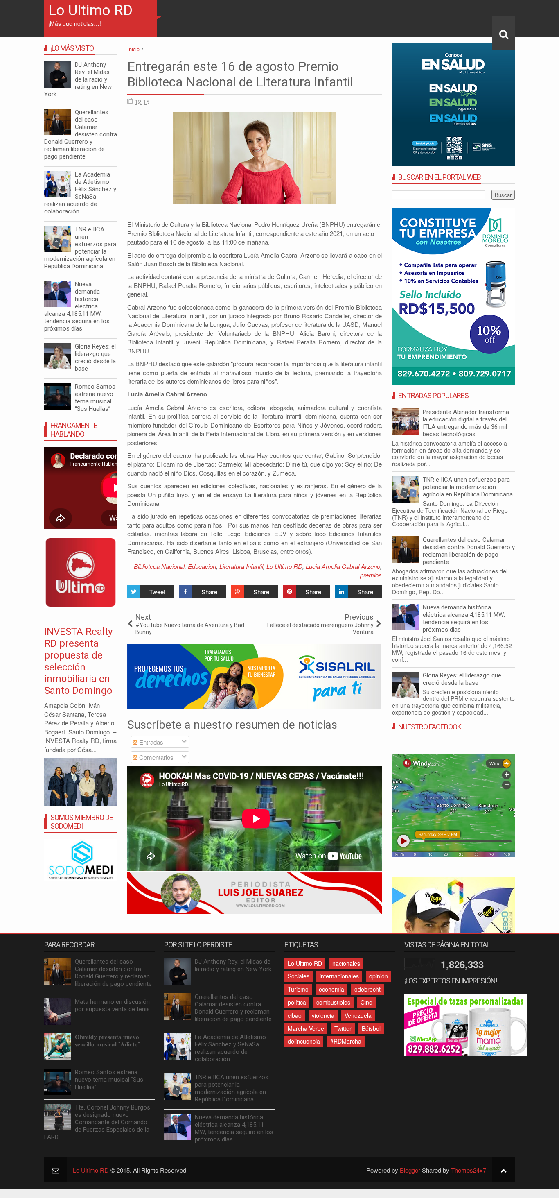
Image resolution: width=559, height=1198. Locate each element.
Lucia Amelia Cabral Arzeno (343, 566)
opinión (378, 976)
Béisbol (371, 1028)
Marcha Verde (306, 1028)
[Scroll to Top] (503, 1169)
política (297, 1002)
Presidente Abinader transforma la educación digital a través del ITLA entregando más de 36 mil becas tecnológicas (466, 423)
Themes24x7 (468, 1170)
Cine (366, 1002)
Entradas (150, 742)
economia (331, 989)
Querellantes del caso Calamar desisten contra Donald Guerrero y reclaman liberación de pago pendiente (469, 551)
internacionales (339, 976)
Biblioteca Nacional (159, 566)
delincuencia (304, 1041)
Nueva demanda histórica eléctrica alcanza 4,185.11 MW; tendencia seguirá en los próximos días (464, 618)
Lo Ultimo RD (90, 10)
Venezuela (358, 1015)
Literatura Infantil (241, 566)
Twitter (343, 1028)
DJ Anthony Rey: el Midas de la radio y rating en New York (78, 79)
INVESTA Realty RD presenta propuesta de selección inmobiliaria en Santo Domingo (78, 661)
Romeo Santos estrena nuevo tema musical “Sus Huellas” (95, 397)
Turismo (298, 989)
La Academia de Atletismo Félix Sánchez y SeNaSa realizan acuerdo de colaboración (80, 193)
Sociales (298, 976)
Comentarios (155, 757)
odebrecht (367, 989)
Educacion (202, 566)
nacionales (346, 963)
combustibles (333, 1002)
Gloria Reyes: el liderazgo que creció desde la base (462, 679)
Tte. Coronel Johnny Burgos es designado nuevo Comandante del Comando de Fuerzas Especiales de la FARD (97, 1122)
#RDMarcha (345, 1041)
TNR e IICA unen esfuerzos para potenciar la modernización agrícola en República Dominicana (468, 487)
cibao (295, 1015)
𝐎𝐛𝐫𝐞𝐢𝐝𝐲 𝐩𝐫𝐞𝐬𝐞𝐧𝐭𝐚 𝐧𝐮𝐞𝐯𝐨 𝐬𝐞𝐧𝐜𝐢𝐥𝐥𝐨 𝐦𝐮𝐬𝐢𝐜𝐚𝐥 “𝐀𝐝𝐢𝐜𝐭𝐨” (107, 1040)
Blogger (410, 1170)
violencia (323, 1015)
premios (371, 575)
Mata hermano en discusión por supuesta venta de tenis (112, 1005)
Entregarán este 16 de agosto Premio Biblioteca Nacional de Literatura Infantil (240, 74)
